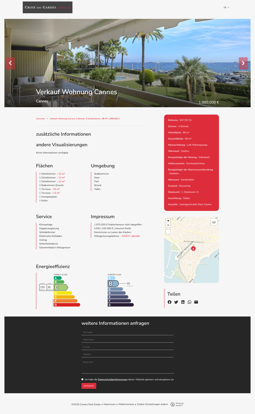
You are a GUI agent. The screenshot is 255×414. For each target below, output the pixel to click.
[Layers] (214, 222)
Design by (180, 404)
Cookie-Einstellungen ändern (152, 404)
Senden (89, 386)
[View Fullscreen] (168, 231)
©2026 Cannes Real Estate (86, 404)
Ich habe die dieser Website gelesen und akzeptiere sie (129, 379)
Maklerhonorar (126, 404)
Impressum (110, 404)
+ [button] (168, 221)
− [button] (168, 225)
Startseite (40, 118)
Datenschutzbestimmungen (113, 379)
